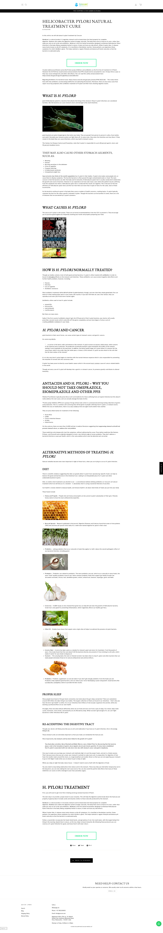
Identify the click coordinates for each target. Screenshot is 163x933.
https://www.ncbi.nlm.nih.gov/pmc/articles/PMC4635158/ (87, 79)
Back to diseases (83, 860)
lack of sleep (100, 708)
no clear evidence (73, 406)
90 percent (45, 145)
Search (23, 908)
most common (95, 363)
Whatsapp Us (55, 907)
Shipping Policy (25, 913)
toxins (104, 191)
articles (73, 426)
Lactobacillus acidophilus (53, 682)
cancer (91, 139)
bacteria (48, 135)
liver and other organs (79, 770)
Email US (112, 891)
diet (71, 474)
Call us (54, 904)
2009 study (57, 605)
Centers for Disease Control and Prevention (59, 143)
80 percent (103, 143)
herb (62, 656)
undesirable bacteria (48, 477)
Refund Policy (25, 916)
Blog (22, 911)
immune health (66, 487)
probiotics (60, 549)
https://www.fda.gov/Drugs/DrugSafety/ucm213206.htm (60, 75)
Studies (54, 629)
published (66, 523)
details (53, 339)
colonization (100, 496)
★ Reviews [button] (161, 468)
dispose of (68, 654)
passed (88, 135)
